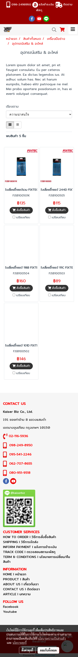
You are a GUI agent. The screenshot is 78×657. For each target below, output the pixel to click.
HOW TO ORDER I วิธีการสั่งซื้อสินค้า (29, 536)
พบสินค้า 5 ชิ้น (16, 136)
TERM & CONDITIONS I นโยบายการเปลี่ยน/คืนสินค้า (36, 559)
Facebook (10, 606)
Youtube (10, 611)
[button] (53, 29)
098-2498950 (21, 4)
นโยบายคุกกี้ (20, 642)
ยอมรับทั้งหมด (48, 650)
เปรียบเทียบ (23, 218)
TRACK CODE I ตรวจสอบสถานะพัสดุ (29, 551)
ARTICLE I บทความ (17, 594)
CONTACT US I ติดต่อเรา (21, 589)
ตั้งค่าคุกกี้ (27, 650)
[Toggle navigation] (72, 29)
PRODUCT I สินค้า (16, 579)
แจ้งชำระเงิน (46, 4)
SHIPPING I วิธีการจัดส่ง (20, 541)
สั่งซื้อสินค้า (22, 210)
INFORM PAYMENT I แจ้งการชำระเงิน (30, 546)
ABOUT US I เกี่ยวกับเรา (21, 584)
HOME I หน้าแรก (14, 574)
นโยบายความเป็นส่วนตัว (52, 638)
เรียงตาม (14, 106)
